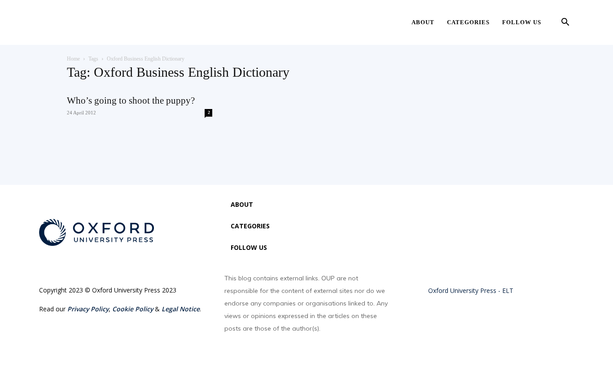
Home (73, 59)
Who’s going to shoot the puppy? (131, 100)
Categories (468, 22)
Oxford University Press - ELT (470, 290)
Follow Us (521, 22)
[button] (565, 23)
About (423, 22)
